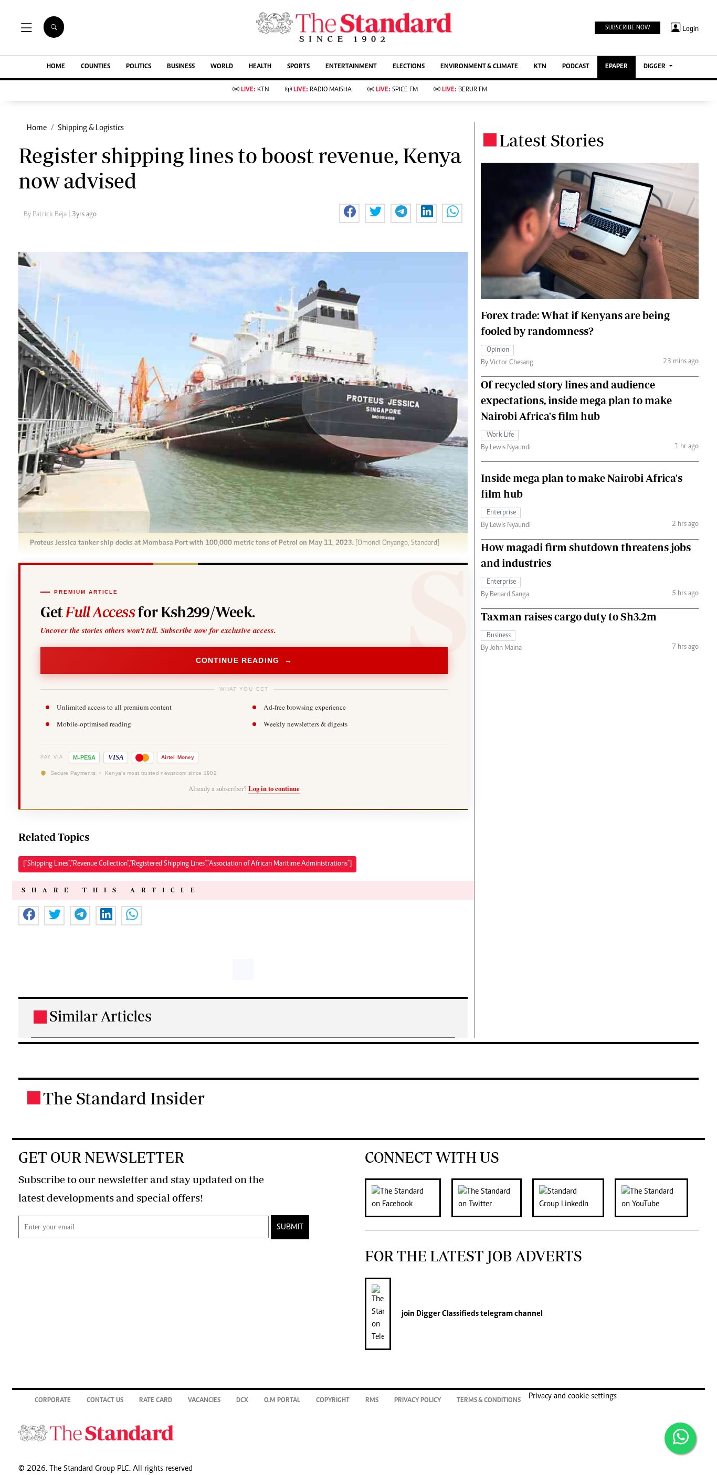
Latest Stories (551, 140)
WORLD (221, 67)
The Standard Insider (124, 1098)
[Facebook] (408, 1197)
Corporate (53, 1400)
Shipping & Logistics (91, 128)
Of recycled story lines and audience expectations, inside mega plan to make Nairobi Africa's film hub (576, 400)
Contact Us (105, 1400)
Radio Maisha (322, 90)
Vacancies (204, 1400)
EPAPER (616, 67)
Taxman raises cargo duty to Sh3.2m (569, 616)
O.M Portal (282, 1400)
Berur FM (464, 90)
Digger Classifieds (447, 1314)
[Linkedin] (573, 1197)
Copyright (333, 1400)
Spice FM (397, 90)
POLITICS (138, 67)
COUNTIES (95, 67)
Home (37, 128)
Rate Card (155, 1400)
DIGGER (655, 67)
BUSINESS (181, 67)
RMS (371, 1400)
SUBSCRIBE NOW (627, 28)
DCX (242, 1400)
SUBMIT (290, 1227)
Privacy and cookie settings (573, 1396)
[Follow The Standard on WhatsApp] (680, 1438)
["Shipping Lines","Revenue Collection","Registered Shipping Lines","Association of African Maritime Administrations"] (187, 864)
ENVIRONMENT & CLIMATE (479, 67)
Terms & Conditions (489, 1400)
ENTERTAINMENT (351, 67)
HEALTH (260, 67)
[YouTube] (657, 1197)
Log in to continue (274, 788)
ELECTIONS (409, 67)
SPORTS (298, 67)
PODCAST (575, 67)
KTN (540, 67)
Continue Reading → (244, 660)
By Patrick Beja (46, 214)
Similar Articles (100, 1016)
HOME (56, 67)
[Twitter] (491, 1197)
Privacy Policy (417, 1400)
